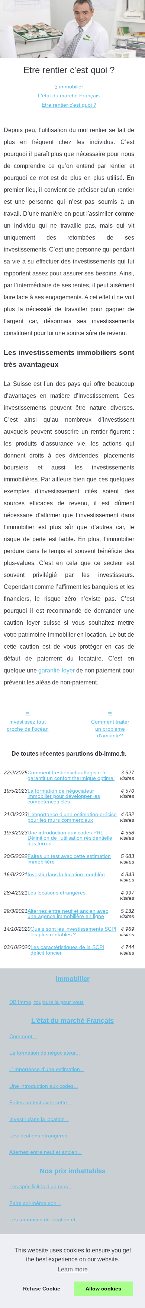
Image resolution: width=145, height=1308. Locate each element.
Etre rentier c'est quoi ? (69, 105)
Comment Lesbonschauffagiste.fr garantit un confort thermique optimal (71, 775)
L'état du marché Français (69, 96)
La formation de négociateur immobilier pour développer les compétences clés (64, 796)
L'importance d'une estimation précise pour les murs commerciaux (72, 817)
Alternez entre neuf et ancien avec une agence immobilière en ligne (68, 913)
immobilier (71, 87)
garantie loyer (56, 670)
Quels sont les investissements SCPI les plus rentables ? (73, 931)
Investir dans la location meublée (66, 874)
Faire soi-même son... (35, 1203)
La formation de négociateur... (44, 1053)
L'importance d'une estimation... (46, 1069)
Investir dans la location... (39, 1119)
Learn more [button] (73, 1269)
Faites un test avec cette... (40, 1102)
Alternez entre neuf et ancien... (45, 1152)
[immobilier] (72, 29)
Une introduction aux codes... (43, 1086)
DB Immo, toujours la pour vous (46, 1002)
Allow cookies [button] (103, 1289)
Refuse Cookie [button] (41, 1289)
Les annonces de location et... (44, 1220)
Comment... (23, 1036)
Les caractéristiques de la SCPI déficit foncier (67, 950)
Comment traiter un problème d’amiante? (110, 729)
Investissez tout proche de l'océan (28, 725)
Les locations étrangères (57, 893)
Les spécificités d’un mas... (40, 1186)
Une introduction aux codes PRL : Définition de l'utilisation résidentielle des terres (70, 838)
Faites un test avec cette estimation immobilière (69, 858)
